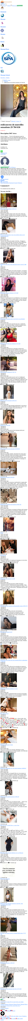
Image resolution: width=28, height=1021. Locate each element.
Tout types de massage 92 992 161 (9, 400)
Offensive (20, 182)
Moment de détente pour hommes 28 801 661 (11, 504)
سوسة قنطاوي (5, 713)
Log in (20, 1016)
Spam (2, 182)
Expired (15, 182)
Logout (2, 1019)
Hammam (3, 1004)
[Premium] (1, 728)
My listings (4, 1018)
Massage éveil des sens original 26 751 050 (11, 343)
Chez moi (4, 555)
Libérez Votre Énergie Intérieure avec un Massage (12, 852)
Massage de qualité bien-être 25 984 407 (10, 796)
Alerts (8, 1018)
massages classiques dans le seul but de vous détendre (13, 319)
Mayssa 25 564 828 (6, 425)
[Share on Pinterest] (3, 180)
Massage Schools (6, 1005)
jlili (2, 533)
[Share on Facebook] (1, 180)
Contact (8, 1001)
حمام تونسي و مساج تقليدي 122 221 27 (10, 825)
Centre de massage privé (7, 632)
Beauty (18, 1004)
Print (2, 179)
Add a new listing (19, 1001)
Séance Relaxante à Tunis (7, 744)
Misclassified (6, 182)
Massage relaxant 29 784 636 (8, 477)
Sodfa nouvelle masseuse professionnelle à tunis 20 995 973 (14, 606)
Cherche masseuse (6, 878)
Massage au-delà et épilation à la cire (9, 688)
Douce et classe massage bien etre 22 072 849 (11, 988)
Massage (7, 1004)
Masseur (15, 1004)
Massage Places (24, 1004)
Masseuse (11, 1004)
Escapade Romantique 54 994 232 (9, 208)
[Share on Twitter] (2, 180)
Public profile (20, 1018)
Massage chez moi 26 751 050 (8, 578)
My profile (13, 1018)
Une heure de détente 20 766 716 (9, 372)
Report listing (5, 181)
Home (2, 1001)
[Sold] (1, 644)
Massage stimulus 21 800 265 (8, 962)
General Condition (4, 1008)
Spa (1, 1005)
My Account (13, 1001)
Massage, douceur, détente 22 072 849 (10, 293)
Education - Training (5, 77)
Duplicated (11, 182)
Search (4, 1001)
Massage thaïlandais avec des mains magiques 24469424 (14, 768)
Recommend (5, 179)
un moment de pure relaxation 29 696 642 (11, 448)
